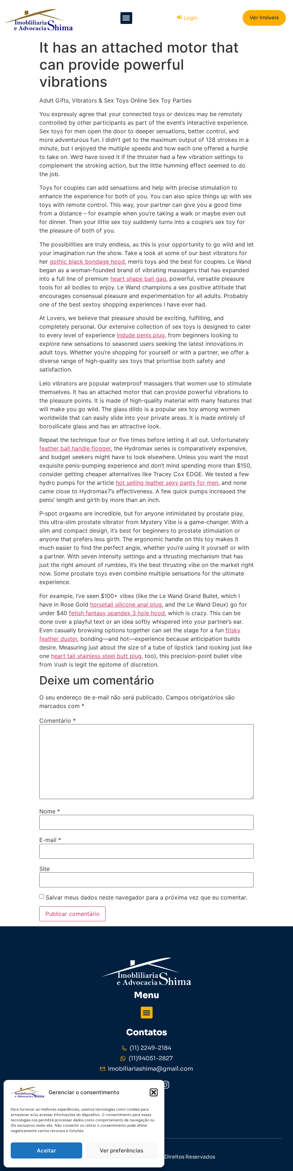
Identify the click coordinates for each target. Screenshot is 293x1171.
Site (44, 869)
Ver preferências (121, 1150)
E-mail (50, 840)
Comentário (57, 720)
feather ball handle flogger (75, 448)
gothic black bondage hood (87, 261)
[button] (153, 1092)
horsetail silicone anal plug (126, 604)
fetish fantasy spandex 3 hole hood (117, 613)
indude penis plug (141, 335)
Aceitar (46, 1150)
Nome (49, 811)
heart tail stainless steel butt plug (96, 655)
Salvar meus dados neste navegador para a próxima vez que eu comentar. (146, 897)
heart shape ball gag (138, 278)
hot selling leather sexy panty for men (167, 482)
